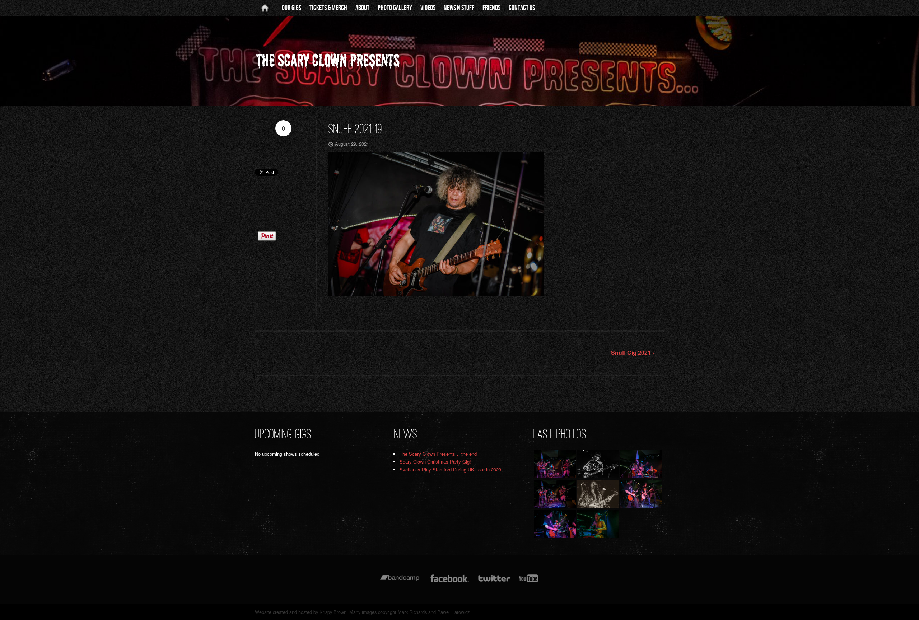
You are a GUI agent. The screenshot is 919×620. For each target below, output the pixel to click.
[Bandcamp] (400, 582)
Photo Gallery (395, 8)
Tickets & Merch (328, 8)
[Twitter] (494, 582)
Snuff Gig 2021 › (632, 352)
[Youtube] (528, 582)
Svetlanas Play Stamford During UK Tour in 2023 (450, 469)
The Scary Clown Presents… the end (438, 453)
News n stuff (459, 8)
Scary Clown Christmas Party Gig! (435, 461)
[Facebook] (449, 582)
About (362, 8)
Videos (427, 8)
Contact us (522, 8)
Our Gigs (291, 8)
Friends (491, 8)
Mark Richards (412, 612)
